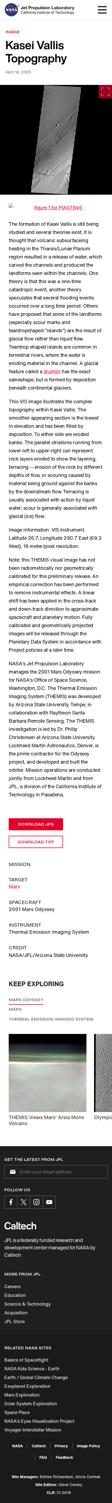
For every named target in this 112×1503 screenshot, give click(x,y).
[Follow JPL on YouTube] (49, 1202)
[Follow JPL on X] (23, 1202)
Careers (12, 1286)
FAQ (43, 1457)
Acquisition (16, 1312)
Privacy (61, 1446)
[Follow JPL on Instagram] (36, 1202)
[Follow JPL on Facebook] (10, 1202)
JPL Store (14, 1321)
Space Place (17, 1412)
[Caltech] (20, 1225)
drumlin (52, 371)
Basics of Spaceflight (26, 1360)
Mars (14, 886)
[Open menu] (102, 10)
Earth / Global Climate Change (36, 1377)
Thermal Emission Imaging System (51, 1019)
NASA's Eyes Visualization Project (39, 1421)
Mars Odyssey (26, 1000)
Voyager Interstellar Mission (32, 1430)
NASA (17, 1446)
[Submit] (12, 1172)
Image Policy (88, 1446)
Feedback (64, 1457)
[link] (56, 140)
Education (15, 1295)
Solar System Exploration (30, 1403)
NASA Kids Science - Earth (32, 1368)
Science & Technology (27, 1304)
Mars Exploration (22, 1395)
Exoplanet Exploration (27, 1386)
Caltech (39, 1446)
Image (12, 32)
